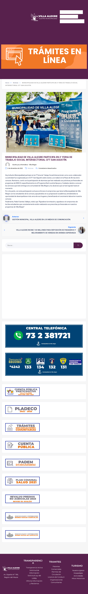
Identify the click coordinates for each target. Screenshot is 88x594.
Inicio (7, 83)
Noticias (15, 83)
